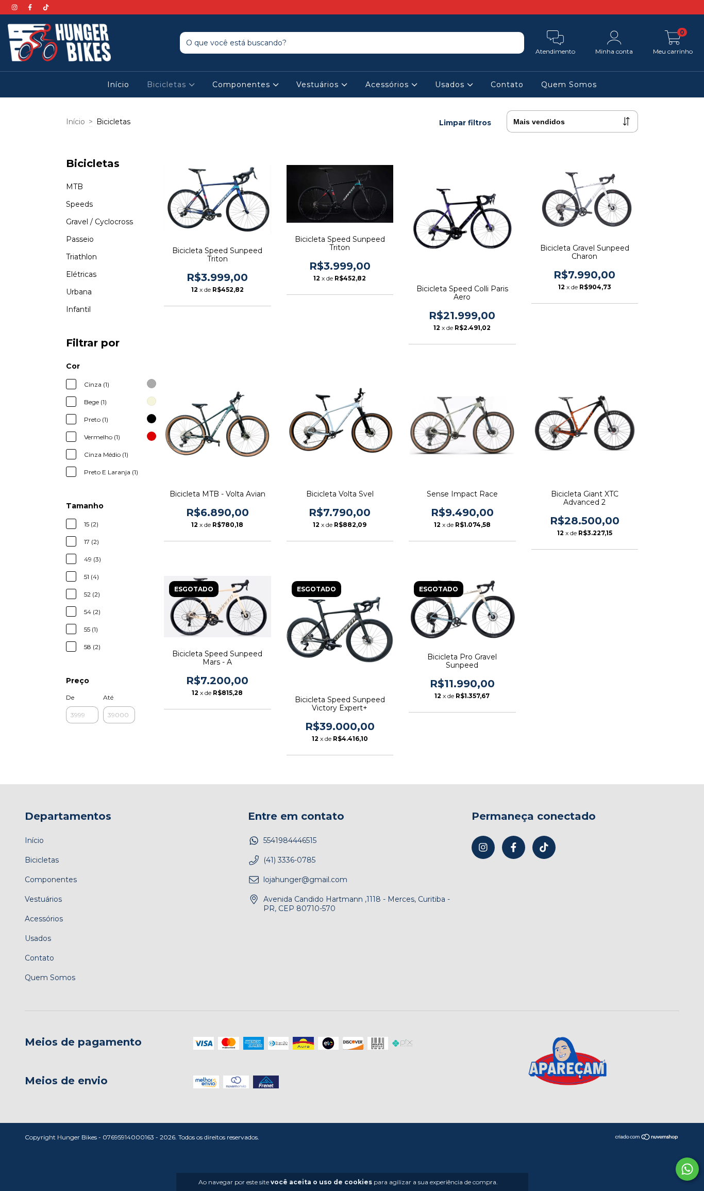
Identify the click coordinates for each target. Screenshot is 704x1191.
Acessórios (388, 84)
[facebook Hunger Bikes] (31, 7)
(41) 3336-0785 (289, 860)
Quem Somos (569, 84)
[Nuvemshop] (647, 1138)
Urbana (79, 291)
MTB (74, 186)
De (70, 697)
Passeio (80, 239)
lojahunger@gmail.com (305, 879)
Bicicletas (168, 84)
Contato (507, 84)
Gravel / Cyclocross (99, 221)
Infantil (78, 309)
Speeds (79, 204)
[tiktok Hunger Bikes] (46, 7)
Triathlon (81, 256)
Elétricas (81, 274)
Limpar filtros (465, 122)
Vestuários (318, 84)
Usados (451, 84)
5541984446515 (289, 840)
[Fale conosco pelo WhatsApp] (687, 1169)
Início (118, 84)
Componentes (242, 84)
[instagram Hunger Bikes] (15, 7)
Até (108, 697)
